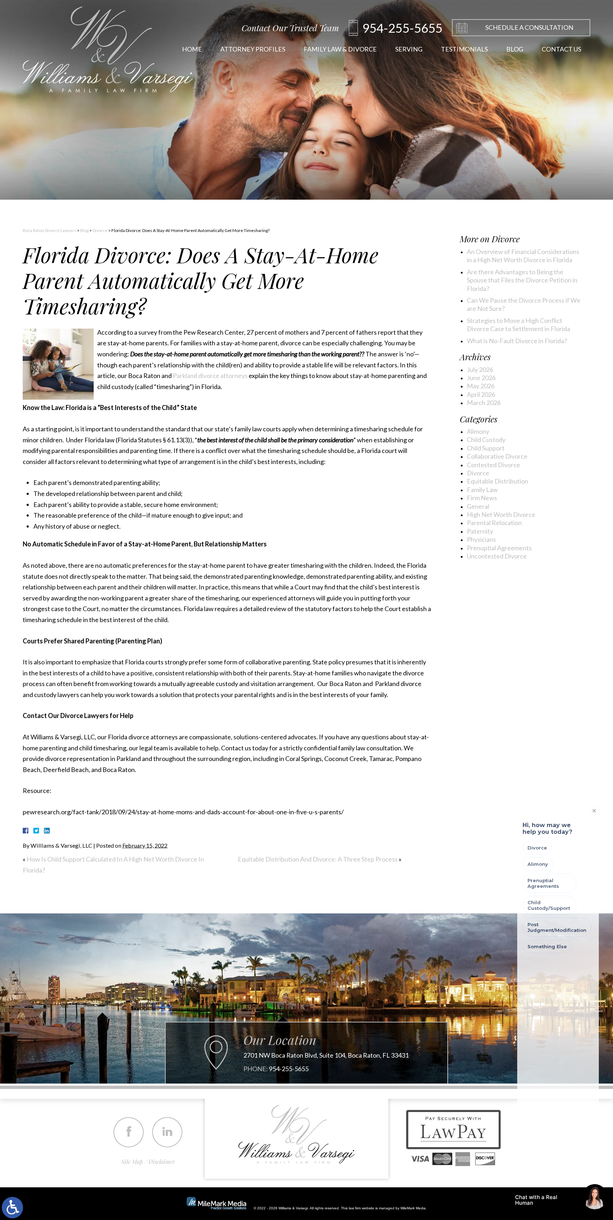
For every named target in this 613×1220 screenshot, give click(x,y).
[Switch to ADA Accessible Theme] (12, 1207)
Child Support (485, 448)
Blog (514, 49)
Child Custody (486, 439)
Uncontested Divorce (497, 556)
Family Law (482, 489)
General (478, 506)
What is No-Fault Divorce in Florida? (517, 341)
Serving (409, 49)
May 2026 (481, 386)
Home (192, 49)
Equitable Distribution (497, 481)
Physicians (481, 539)
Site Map (132, 1161)
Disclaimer (162, 1161)
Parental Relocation (494, 523)
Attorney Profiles (252, 49)
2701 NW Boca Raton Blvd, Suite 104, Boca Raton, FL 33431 (326, 1055)
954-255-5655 (289, 1069)
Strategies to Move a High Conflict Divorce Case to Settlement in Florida (518, 325)
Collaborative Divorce (497, 456)
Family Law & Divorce (340, 49)
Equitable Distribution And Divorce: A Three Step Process (318, 859)
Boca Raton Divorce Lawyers (49, 230)
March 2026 (484, 402)
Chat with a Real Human (544, 1201)
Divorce (100, 230)
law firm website (361, 1208)
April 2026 (481, 394)
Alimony (478, 431)
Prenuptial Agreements (499, 548)
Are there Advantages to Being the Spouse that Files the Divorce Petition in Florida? (522, 280)
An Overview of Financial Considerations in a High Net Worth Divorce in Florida (523, 256)
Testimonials (464, 49)
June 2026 (481, 378)
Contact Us (561, 49)
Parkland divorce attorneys (210, 375)
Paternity (480, 531)
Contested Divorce (493, 465)
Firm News (482, 498)
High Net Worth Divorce (501, 514)
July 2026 (480, 369)
